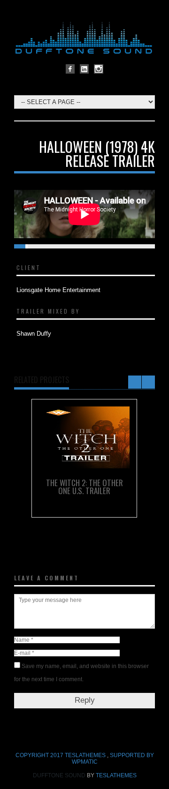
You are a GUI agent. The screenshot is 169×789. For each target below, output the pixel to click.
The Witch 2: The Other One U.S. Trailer (84, 486)
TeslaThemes (116, 775)
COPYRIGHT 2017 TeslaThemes (61, 755)
